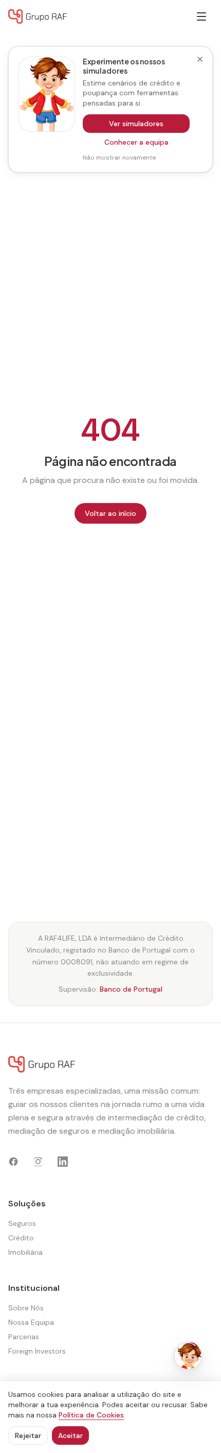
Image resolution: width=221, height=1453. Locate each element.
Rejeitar (28, 1435)
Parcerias (23, 1336)
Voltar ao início (110, 513)
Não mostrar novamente (119, 157)
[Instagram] (38, 1161)
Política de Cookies (91, 1415)
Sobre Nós (26, 1307)
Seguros (22, 1223)
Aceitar (70, 1435)
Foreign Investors (37, 1351)
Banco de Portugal (131, 989)
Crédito (21, 1237)
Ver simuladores (136, 123)
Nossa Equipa (31, 1322)
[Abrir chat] (188, 1355)
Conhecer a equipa (136, 142)
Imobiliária (25, 1252)
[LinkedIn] (62, 1161)
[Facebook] (13, 1161)
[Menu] (201, 16)
